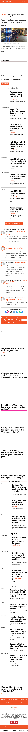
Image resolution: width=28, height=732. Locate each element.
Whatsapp (3, 730)
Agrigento (16, 699)
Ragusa (12, 702)
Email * (2, 55)
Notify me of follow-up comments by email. (14, 76)
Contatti (10, 726)
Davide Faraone (16, 545)
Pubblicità (15, 726)
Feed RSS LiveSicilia (21, 726)
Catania (12, 699)
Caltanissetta (22, 699)
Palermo (8, 699)
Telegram (11, 730)
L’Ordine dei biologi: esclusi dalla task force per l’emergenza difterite (16, 282)
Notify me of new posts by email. (12, 80)
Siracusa (16, 702)
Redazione (13, 132)
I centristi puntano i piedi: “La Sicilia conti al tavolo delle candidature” (15, 299)
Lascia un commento (6, 60)
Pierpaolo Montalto (17, 561)
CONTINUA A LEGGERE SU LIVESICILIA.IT (14, 223)
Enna (26, 699)
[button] (2, 693)
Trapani (20, 702)
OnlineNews (4, 352)
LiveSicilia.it (4, 14)
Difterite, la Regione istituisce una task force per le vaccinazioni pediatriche (15, 233)
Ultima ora (19, 730)
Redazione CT (14, 99)
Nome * (2, 51)
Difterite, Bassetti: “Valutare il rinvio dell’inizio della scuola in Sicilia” (15, 248)
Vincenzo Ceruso (17, 578)
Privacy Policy (5, 726)
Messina (8, 702)
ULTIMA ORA (3, 699)
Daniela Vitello (16, 524)
